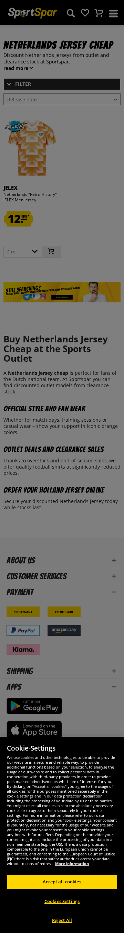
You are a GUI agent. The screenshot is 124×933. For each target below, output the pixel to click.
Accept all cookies (62, 882)
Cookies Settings (62, 901)
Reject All (62, 920)
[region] (62, 835)
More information (72, 863)
